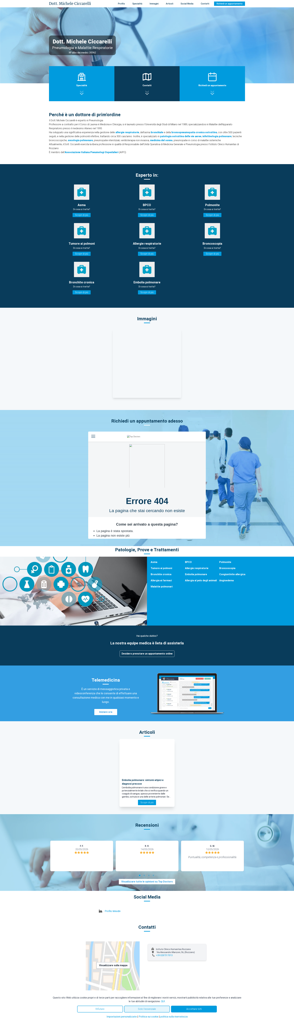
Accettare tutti (194, 1009)
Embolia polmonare (196, 574)
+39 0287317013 (164, 955)
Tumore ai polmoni (161, 568)
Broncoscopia (227, 568)
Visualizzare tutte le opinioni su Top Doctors (147, 881)
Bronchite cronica (161, 574)
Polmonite (225, 562)
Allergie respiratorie (196, 568)
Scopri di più (81, 215)
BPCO (188, 562)
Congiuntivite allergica (232, 574)
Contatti (205, 3)
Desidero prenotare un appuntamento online (147, 653)
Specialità (137, 3)
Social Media (187, 3)
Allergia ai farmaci (161, 580)
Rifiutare (100, 1009)
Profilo (121, 3)
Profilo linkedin (113, 911)
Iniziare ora (105, 712)
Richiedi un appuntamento (230, 3)
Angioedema (226, 580)
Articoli (169, 3)
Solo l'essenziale (147, 1009)
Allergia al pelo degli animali (201, 580)
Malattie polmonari (162, 586)
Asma (154, 562)
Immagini (154, 3)
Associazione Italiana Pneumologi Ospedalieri (91, 152)
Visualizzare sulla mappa (113, 965)
